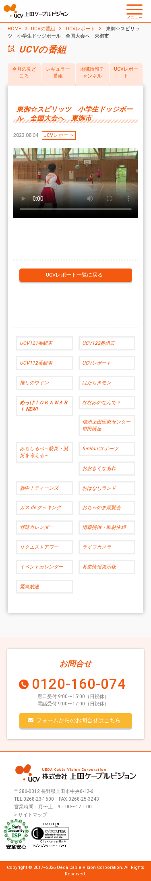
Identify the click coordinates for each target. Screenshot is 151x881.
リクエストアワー (39, 547)
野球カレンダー (37, 527)
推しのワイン (34, 383)
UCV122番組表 (98, 343)
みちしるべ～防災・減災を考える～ (44, 452)
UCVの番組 (43, 28)
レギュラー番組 (58, 72)
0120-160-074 (79, 684)
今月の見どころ (24, 72)
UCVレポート (80, 28)
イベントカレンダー (41, 567)
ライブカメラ (96, 547)
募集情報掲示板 (99, 567)
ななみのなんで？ (101, 402)
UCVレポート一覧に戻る (74, 275)
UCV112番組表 (36, 363)
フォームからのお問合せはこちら (78, 720)
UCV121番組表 (36, 343)
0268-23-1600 (38, 799)
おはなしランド (99, 488)
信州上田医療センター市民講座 (106, 425)
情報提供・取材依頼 (104, 527)
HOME (14, 28)
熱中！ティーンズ (39, 488)
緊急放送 (29, 586)
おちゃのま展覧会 (101, 507)
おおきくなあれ (99, 468)
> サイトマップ (30, 815)
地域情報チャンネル (92, 72)
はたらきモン (96, 383)
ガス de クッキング (40, 507)
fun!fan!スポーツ (100, 448)
